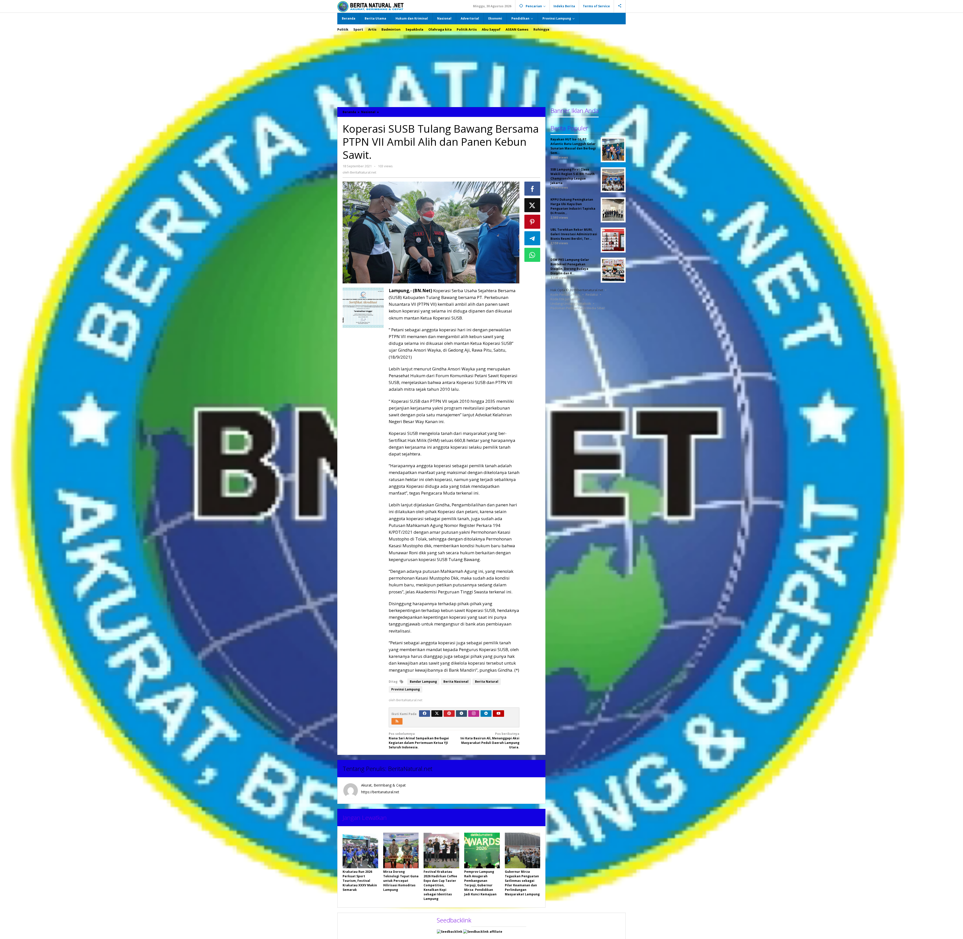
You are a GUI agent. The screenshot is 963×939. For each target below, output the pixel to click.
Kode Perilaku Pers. (565, 294)
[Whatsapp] (532, 255)
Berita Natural (486, 681)
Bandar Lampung (423, 681)
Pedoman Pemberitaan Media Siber (577, 308)
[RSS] (397, 721)
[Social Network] (620, 6)
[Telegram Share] (532, 238)
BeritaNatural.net (410, 768)
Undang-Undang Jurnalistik (570, 303)
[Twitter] (436, 713)
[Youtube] (498, 713)
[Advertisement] (481, 67)
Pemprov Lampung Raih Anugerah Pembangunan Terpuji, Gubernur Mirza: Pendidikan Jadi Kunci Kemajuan (480, 883)
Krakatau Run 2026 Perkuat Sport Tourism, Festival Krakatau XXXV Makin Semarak (360, 881)
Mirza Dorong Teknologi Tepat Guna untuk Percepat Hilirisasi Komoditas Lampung (401, 881)
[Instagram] (473, 713)
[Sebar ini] (532, 189)
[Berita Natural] (370, 6)
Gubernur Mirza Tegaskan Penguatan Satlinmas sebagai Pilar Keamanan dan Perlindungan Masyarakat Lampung (522, 883)
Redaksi (592, 294)
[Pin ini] (532, 222)
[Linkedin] (486, 713)
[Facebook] (424, 713)
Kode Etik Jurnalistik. (565, 299)
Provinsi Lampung (405, 689)
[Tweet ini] (532, 205)
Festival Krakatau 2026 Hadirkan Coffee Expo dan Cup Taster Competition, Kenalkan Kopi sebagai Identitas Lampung (440, 885)
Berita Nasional (455, 681)
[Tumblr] (461, 713)
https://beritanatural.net (380, 792)
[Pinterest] (449, 713)
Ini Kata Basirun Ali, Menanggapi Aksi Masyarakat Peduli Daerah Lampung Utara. (489, 740)
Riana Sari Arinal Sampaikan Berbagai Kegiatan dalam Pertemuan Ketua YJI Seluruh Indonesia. (419, 740)
